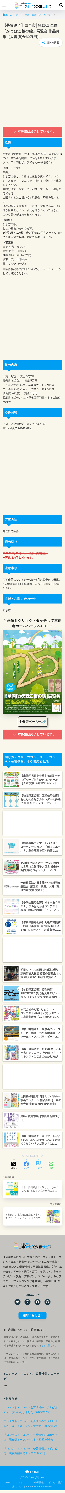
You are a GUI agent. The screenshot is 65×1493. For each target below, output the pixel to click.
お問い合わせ (31, 1315)
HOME (34, 1472)
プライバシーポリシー (32, 1477)
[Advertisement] (32, 86)
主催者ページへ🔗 (32, 721)
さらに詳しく (48, 1345)
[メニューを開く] (6, 1386)
